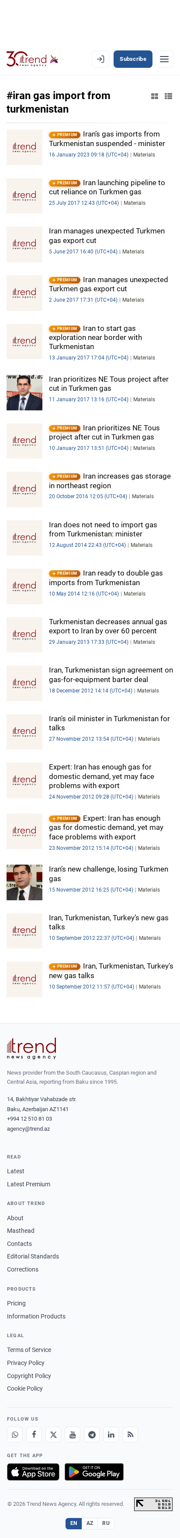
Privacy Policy (26, 1362)
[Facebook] (34, 1434)
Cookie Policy (25, 1388)
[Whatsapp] (15, 1434)
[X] (53, 1434)
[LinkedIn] (111, 1434)
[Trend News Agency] (31, 1048)
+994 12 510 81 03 (29, 1118)
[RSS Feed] (130, 1434)
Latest (15, 1171)
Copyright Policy (29, 1375)
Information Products (36, 1316)
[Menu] (164, 59)
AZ (90, 1523)
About (15, 1218)
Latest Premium (28, 1184)
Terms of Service (29, 1349)
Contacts (19, 1243)
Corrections (22, 1269)
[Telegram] (92, 1434)
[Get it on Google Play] (94, 1472)
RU (106, 1523)
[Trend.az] (33, 59)
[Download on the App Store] (33, 1472)
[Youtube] (72, 1434)
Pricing (16, 1303)
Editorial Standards (33, 1256)
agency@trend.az (28, 1128)
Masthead (21, 1230)
